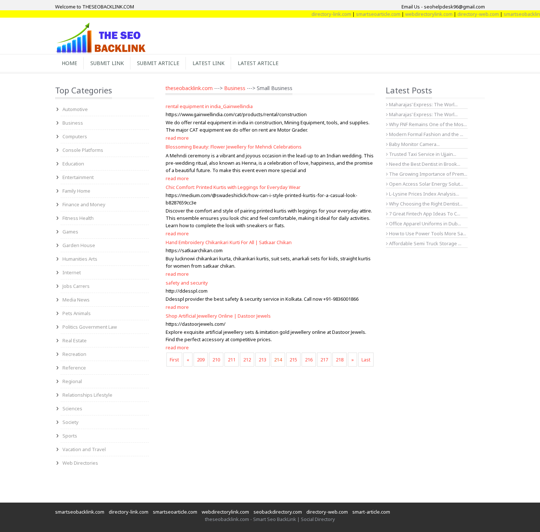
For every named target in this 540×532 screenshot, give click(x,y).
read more (177, 138)
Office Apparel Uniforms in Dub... (424, 223)
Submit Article (158, 63)
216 (309, 359)
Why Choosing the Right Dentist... (425, 203)
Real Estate (74, 340)
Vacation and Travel (84, 449)
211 (231, 359)
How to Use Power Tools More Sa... (427, 233)
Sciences (72, 408)
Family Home (76, 191)
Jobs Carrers (76, 286)
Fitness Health (78, 218)
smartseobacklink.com (79, 511)
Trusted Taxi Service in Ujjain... (422, 154)
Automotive (75, 109)
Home (69, 63)
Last (365, 359)
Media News (76, 299)
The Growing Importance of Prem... (427, 174)
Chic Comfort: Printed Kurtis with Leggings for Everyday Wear (233, 187)
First (174, 359)
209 (201, 359)
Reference (74, 367)
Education (73, 163)
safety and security (187, 282)
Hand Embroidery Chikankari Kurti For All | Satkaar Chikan (229, 242)
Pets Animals (76, 313)
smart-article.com (371, 511)
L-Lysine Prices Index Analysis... (423, 193)
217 (324, 359)
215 (293, 359)
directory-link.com (324, 14)
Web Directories (80, 463)
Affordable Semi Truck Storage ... (424, 243)
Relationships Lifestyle (87, 395)
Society (70, 422)
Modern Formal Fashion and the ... (425, 134)
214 (278, 359)
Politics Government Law (89, 327)
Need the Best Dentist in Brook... (424, 164)
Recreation (74, 354)
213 (262, 359)
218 (339, 359)
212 (247, 359)
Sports (69, 435)
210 (216, 359)
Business (72, 122)
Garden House (78, 245)
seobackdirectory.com (277, 511)
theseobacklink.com (189, 88)
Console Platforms (82, 150)
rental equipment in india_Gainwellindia (209, 106)
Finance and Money (83, 204)
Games (70, 231)
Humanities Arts (79, 259)
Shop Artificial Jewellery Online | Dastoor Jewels (218, 316)
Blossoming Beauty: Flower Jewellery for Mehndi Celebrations (234, 146)
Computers (74, 136)
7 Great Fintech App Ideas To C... (424, 213)
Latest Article (258, 63)
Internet (71, 272)
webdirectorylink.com (421, 14)
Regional (72, 381)
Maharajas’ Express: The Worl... (423, 104)
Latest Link (208, 63)
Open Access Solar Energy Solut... (425, 184)
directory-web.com (471, 14)
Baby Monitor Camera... (414, 144)
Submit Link (107, 63)
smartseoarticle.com (371, 14)
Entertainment (78, 177)
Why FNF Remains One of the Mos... (427, 124)
